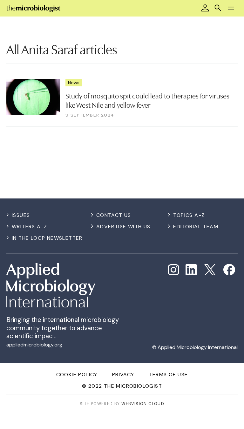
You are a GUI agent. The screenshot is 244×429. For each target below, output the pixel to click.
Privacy (123, 374)
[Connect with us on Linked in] (191, 270)
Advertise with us (123, 226)
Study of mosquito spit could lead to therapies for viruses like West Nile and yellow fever (147, 100)
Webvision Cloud (142, 403)
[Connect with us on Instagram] (173, 270)
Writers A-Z (29, 226)
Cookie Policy (77, 374)
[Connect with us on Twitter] (210, 270)
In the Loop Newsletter (47, 238)
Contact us (113, 215)
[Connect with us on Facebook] (229, 270)
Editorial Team (195, 226)
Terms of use (168, 374)
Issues (21, 215)
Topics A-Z (189, 215)
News (73, 82)
